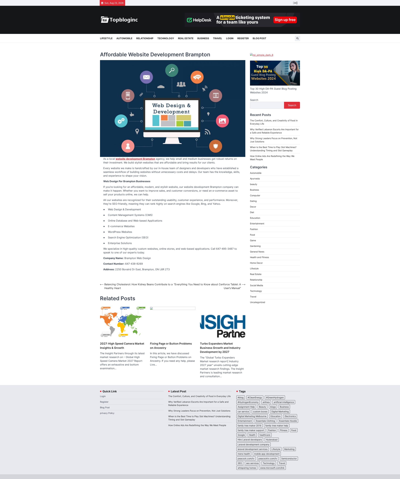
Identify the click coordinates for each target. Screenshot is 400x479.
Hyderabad (272, 439)
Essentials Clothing (265, 421)
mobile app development (267, 453)
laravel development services (253, 449)
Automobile (124, 38)
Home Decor (256, 263)
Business (203, 38)
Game (253, 240)
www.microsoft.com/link (272, 468)
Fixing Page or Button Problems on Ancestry (171, 345)
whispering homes (247, 468)
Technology (165, 38)
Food (252, 234)
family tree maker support (251, 430)
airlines (266, 402)
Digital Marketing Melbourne (252, 416)
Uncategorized (257, 302)
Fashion (254, 229)
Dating (253, 201)
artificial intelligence (284, 402)
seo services (252, 463)
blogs (273, 406)
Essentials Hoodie (288, 421)
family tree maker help (276, 425)
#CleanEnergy (255, 397)
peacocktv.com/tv (267, 458)
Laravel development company (253, 444)
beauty (253, 184)
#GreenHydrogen (275, 397)
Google (241, 435)
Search (254, 99)
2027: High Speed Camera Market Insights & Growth (122, 345)
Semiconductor (289, 458)
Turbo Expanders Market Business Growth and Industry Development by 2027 (220, 347)
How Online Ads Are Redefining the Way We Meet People (197, 425)
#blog (241, 397)
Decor (253, 206)
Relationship (144, 38)
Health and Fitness (259, 257)
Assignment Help (246, 406)
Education (255, 218)
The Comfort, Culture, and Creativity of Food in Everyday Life (199, 396)
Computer (255, 195)
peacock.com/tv (246, 458)
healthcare (265, 435)
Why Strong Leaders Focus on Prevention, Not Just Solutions (199, 410)
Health (252, 435)
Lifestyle (106, 38)
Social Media (256, 285)
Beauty (262, 406)
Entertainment (257, 223)
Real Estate (185, 38)
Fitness (283, 430)
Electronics (290, 416)
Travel (217, 38)
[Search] (297, 38)
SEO (240, 463)
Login (229, 38)
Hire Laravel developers (250, 439)
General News (257, 251)
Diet (252, 212)
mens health (244, 453)
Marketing (289, 449)
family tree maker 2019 (249, 425)
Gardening (255, 246)
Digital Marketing (280, 411)
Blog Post (259, 38)
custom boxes (260, 411)
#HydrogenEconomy (248, 402)
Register (243, 38)
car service (243, 411)
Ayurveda (255, 178)
